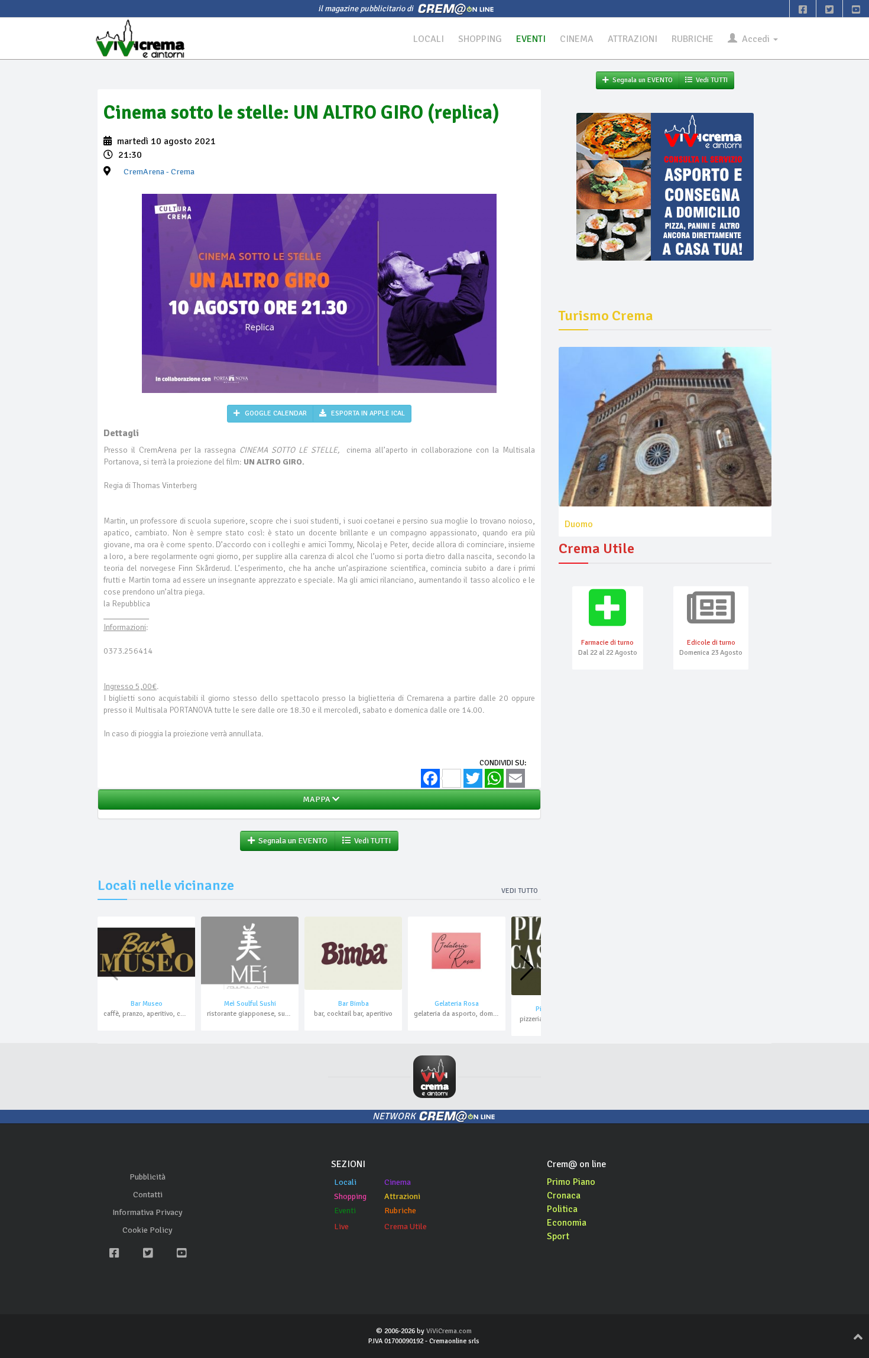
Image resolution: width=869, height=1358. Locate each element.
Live (341, 1226)
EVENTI (531, 39)
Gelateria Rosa (456, 1003)
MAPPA (315, 799)
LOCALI (428, 39)
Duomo (579, 524)
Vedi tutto (519, 890)
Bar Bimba (353, 1003)
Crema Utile (405, 1226)
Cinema (397, 1182)
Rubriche (400, 1211)
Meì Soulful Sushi (250, 1003)
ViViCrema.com (449, 1331)
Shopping (350, 1196)
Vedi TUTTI (371, 841)
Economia (566, 1223)
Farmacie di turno (607, 642)
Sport (558, 1236)
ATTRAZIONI (632, 39)
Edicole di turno (711, 642)
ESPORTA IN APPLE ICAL (367, 413)
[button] (527, 968)
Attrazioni (402, 1196)
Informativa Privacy (147, 1212)
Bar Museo (147, 1003)
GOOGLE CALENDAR (275, 413)
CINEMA (577, 39)
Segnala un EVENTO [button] (291, 841)
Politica (562, 1209)
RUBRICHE (693, 39)
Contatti (148, 1195)
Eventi (345, 1211)
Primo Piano (571, 1182)
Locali (345, 1182)
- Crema (159, 172)
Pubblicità (147, 1177)
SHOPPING (480, 39)
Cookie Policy (147, 1230)
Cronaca (564, 1195)
